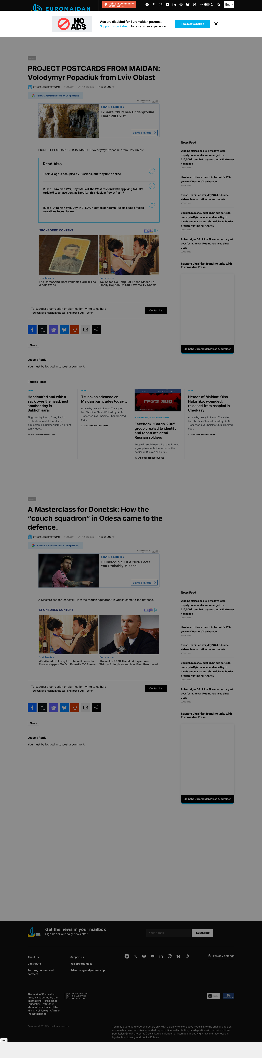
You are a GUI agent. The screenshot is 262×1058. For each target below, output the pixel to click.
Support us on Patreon (115, 26)
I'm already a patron (192, 23)
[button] (207, 4)
